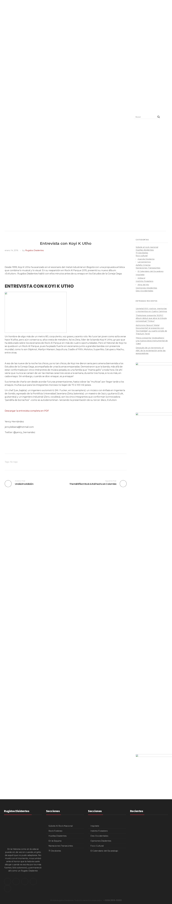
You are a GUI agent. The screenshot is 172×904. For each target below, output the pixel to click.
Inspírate (140, 274)
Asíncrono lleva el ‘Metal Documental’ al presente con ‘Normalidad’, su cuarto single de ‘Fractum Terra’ (156, 880)
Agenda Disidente (146, 259)
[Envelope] (7, 888)
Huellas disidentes (145, 250)
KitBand (141, 278)
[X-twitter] (7, 881)
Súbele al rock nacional (147, 247)
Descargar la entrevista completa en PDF (27, 411)
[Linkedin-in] (24, 881)
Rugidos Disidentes (34, 250)
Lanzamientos (144, 262)
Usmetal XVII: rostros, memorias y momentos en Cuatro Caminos (156, 828)
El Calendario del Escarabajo (151, 271)
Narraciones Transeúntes (148, 268)
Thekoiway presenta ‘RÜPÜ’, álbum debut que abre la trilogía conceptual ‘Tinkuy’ (151, 318)
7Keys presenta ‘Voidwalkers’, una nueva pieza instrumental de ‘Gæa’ (152, 341)
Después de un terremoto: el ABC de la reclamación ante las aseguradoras (151, 351)
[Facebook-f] (33, 881)
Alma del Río (143, 285)
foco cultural (142, 255)
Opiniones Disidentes (146, 288)
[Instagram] (16, 881)
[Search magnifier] (158, 117)
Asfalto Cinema (143, 265)
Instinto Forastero (144, 281)
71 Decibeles (142, 253)
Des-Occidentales (144, 291)
